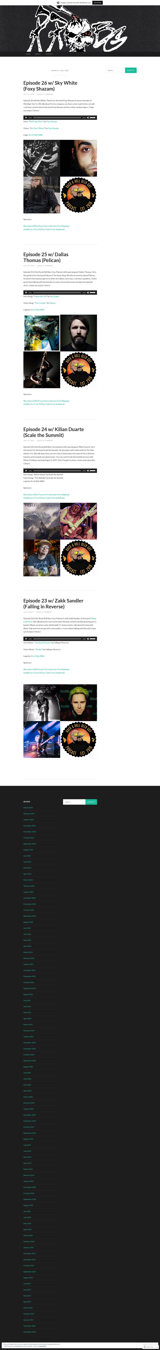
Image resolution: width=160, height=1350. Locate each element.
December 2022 (29, 898)
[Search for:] (121, 70)
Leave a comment (45, 94)
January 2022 (28, 964)
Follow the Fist (40, 296)
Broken (39, 649)
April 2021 (27, 1018)
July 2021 (27, 1000)
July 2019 (27, 1145)
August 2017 (28, 1278)
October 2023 (28, 838)
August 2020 (28, 1067)
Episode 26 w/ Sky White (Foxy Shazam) (50, 86)
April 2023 (27, 874)
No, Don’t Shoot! (37, 128)
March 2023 (28, 880)
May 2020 (27, 1085)
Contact (49, 54)
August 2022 (28, 922)
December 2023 (29, 826)
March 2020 (28, 1097)
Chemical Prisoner (42, 642)
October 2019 (28, 1127)
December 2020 (29, 1042)
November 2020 (29, 1049)
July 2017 (27, 1284)
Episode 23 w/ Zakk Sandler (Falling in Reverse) (53, 603)
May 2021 (27, 1012)
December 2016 (29, 1326)
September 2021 (29, 988)
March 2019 (28, 1169)
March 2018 (28, 1235)
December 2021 (29, 970)
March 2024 (28, 808)
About (38, 54)
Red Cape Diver (36, 121)
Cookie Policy (42, 1346)
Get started (97, 2)
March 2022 (28, 952)
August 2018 (28, 1205)
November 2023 (29, 832)
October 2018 (28, 1193)
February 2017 (28, 1314)
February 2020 (28, 1103)
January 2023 (28, 892)
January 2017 (28, 1320)
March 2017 (28, 1308)
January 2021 (28, 1036)
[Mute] (88, 118)
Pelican (52, 303)
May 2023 (27, 868)
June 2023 (27, 862)
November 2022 (29, 904)
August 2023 (28, 850)
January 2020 (28, 1109)
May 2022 (27, 940)
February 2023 (28, 886)
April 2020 (27, 1091)
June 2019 (27, 1151)
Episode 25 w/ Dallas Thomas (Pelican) (45, 257)
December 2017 (29, 1253)
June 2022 (27, 934)
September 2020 (29, 1061)
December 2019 (29, 1115)
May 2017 (27, 1296)
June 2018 (27, 1217)
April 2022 (27, 946)
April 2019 (27, 1163)
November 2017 (29, 1259)
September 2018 (29, 1199)
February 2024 (28, 814)
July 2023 (27, 856)
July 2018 (27, 1211)
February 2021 (28, 1031)
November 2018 (29, 1187)
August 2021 (28, 994)
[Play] (26, 118)
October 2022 (28, 910)
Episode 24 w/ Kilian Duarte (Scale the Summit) (53, 432)
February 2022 (28, 958)
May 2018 (27, 1223)
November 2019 (29, 1121)
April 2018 (27, 1229)
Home (28, 54)
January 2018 (28, 1247)
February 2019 (28, 1175)
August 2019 (28, 1139)
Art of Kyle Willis (36, 135)
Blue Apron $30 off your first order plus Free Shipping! (46, 226)
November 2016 (29, 1332)
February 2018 (28, 1241)
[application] (60, 117)
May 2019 (27, 1157)
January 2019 (28, 1181)
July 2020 (27, 1073)
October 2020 (28, 1055)
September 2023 (29, 844)
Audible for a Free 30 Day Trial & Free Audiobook (44, 229)
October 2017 (28, 1265)
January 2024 (28, 819)
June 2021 (27, 1006)
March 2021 (28, 1024)
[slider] (93, 117)
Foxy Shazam (51, 121)
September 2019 (29, 1133)
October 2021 (28, 982)
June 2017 (27, 1290)
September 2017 (29, 1272)
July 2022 (27, 928)
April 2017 (27, 1302)
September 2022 (29, 916)
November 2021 (29, 976)
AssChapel (54, 296)
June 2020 (27, 1079)
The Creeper (40, 303)
